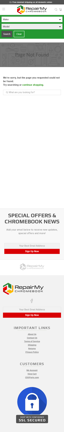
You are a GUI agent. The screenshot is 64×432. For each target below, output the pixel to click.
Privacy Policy (32, 352)
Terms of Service (32, 341)
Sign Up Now (32, 251)
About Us (32, 334)
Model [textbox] (6, 26)
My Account (32, 370)
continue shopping (32, 84)
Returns (32, 348)
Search (6, 34)
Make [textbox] (6, 19)
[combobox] (32, 19)
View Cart (32, 374)
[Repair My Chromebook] (32, 9)
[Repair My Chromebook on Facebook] (32, 302)
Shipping (32, 345)
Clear (19, 34)
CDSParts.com (32, 377)
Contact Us (32, 338)
